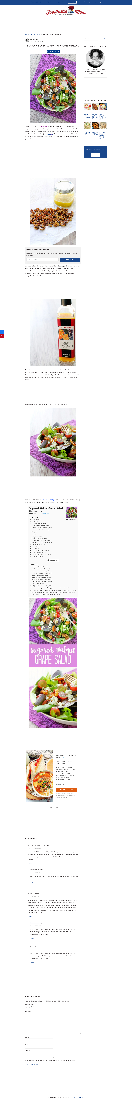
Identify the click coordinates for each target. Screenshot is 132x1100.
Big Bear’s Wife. (64, 502)
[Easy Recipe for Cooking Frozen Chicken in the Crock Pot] (103, 129)
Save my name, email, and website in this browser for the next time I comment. (50, 1060)
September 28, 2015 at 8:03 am (34, 896)
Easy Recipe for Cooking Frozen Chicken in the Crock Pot (102, 135)
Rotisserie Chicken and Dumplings (87, 133)
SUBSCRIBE (95, 155)
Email (27, 1044)
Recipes (33, 34)
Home (27, 34)
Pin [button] (75, 519)
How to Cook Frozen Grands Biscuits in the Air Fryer (102, 116)
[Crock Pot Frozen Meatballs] (95, 129)
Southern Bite (40, 502)
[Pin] (2, 336)
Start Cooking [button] (54, 560)
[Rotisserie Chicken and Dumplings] (87, 129)
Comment (28, 1011)
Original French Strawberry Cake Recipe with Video (87, 116)
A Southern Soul (50, 502)
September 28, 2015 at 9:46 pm (36, 925)
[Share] (2, 332)
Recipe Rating (29, 1004)
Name (27, 1037)
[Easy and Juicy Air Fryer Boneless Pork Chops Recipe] (95, 110)
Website (27, 1051)
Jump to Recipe (54, 51)
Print (70, 519)
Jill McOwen (34, 39)
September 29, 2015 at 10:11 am (36, 872)
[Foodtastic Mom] (66, 16)
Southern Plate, (30, 502)
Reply (30, 863)
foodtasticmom (34, 923)
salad (39, 34)
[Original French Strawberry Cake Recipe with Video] (87, 110)
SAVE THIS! (69, 259)
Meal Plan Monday (48, 500)
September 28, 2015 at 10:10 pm (34, 848)
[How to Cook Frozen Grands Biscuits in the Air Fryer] (103, 110)
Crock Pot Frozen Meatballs (95, 133)
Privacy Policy (77, 1097)
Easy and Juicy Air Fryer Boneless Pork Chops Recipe (95, 116)
